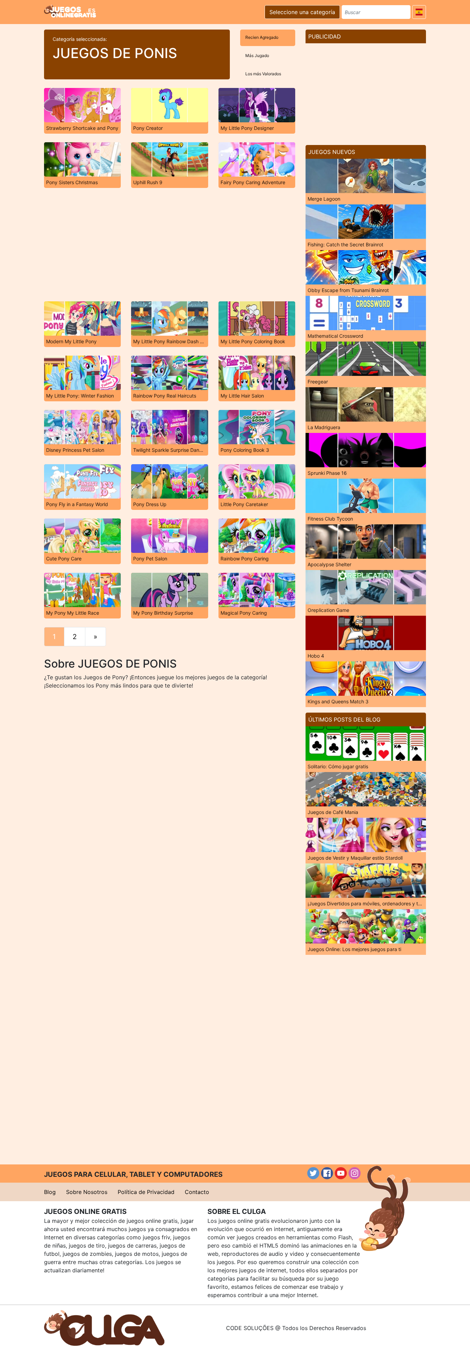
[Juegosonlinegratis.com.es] (70, 11)
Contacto (197, 1191)
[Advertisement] (169, 245)
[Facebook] (327, 1173)
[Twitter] (313, 1173)
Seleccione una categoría (302, 12)
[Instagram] (355, 1173)
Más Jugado (257, 55)
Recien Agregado (261, 37)
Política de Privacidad (146, 1191)
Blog (50, 1191)
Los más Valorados (263, 73)
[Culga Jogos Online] (104, 1327)
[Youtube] (341, 1173)
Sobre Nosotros (86, 1191)
